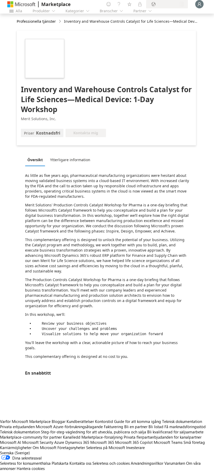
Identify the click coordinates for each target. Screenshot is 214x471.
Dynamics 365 (77, 442)
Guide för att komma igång (137, 421)
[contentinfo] (60, 22)
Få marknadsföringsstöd (185, 426)
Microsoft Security (37, 442)
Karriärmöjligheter (16, 447)
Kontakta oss (80, 463)
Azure (59, 442)
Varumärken (174, 463)
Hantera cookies (31, 468)
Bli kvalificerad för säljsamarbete (175, 431)
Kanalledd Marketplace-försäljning (93, 437)
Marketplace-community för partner (31, 437)
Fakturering (113, 426)
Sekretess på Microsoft (105, 447)
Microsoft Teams (168, 442)
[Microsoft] (21, 4)
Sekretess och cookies (111, 463)
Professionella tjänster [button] (36, 21)
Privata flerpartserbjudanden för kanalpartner (162, 437)
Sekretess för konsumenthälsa (25, 463)
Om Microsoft (44, 447)
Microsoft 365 (102, 442)
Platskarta (60, 463)
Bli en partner (135, 426)
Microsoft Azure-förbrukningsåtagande (70, 426)
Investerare (135, 447)
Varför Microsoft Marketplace (25, 421)
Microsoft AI (10, 442)
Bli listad (155, 426)
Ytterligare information (70, 159)
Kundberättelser (80, 421)
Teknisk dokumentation (182, 421)
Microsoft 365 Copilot (134, 442)
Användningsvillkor (147, 463)
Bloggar (59, 421)
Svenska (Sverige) (15, 452)
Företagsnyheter (71, 447)
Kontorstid (104, 421)
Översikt (35, 159)
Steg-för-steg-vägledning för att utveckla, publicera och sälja (93, 431)
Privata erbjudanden (17, 426)
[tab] (36, 159)
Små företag (194, 442)
